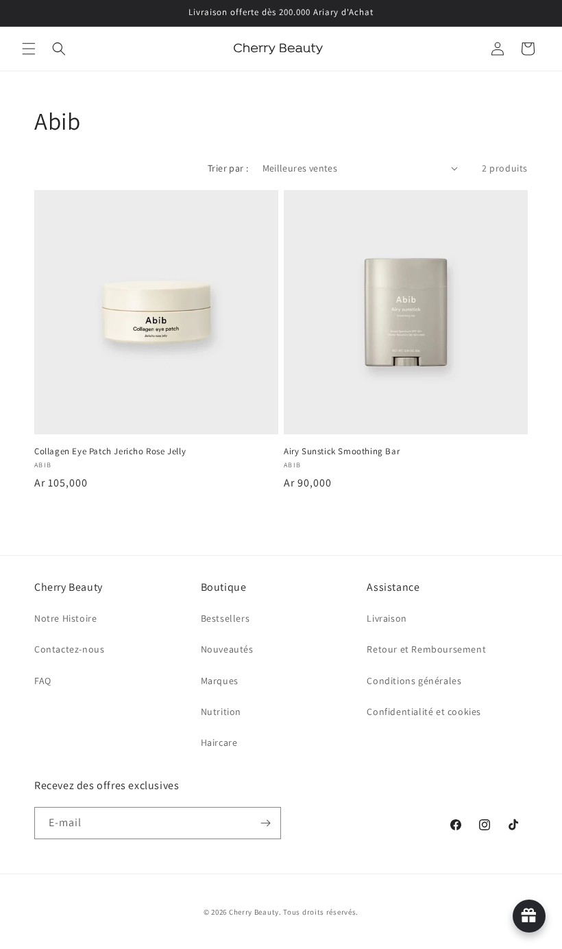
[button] (29, 49)
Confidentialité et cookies (424, 711)
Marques (220, 681)
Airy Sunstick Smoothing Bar (342, 451)
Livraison (386, 618)
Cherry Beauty (254, 912)
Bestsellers (225, 618)
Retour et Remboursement (426, 649)
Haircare (219, 742)
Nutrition (221, 711)
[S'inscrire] (265, 823)
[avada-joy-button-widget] (529, 916)
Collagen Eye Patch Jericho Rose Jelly (110, 451)
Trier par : (228, 168)
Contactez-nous (69, 649)
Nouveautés (227, 649)
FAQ (42, 681)
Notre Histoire (65, 618)
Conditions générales (414, 681)
